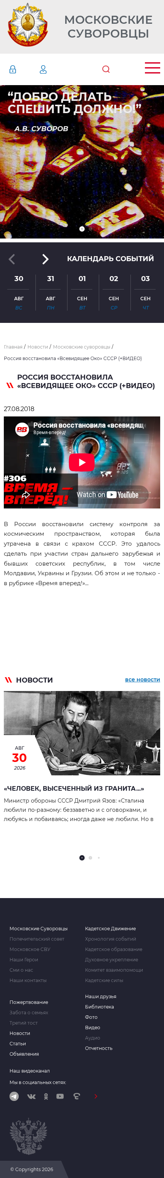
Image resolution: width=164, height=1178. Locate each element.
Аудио (92, 1038)
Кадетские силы (104, 980)
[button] (82, 229)
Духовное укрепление (111, 960)
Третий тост (24, 1023)
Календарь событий (110, 259)
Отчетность (99, 1048)
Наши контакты (28, 980)
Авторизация (24, 69)
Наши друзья (100, 996)
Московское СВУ (30, 949)
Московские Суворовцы (108, 27)
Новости (20, 1033)
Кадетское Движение (110, 928)
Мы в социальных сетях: (38, 1082)
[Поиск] (106, 69)
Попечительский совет (37, 939)
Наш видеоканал (30, 1071)
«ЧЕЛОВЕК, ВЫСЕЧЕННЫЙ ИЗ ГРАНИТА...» (74, 788)
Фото (91, 1017)
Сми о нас (21, 970)
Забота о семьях (29, 1012)
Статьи (18, 1043)
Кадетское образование (113, 949)
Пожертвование (29, 1002)
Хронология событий (110, 939)
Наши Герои (24, 960)
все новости (142, 679)
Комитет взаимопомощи (114, 970)
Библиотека (99, 1007)
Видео (92, 1027)
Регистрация (54, 69)
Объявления (24, 1054)
